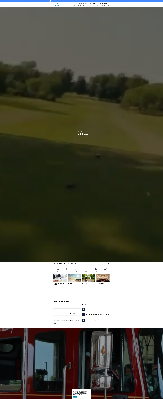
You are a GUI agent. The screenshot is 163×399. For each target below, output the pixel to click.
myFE (83, 3)
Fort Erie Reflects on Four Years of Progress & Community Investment (66, 320)
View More (108, 263)
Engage (86, 3)
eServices (80, 3)
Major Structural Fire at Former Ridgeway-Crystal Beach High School (65, 313)
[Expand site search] (109, 3)
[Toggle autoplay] (102, 263)
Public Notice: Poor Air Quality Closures (70, 263)
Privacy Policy (80, 394)
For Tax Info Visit (94, 1)
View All (54, 323)
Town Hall (106, 5)
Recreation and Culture (88, 5)
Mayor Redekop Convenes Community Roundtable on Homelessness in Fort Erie (67, 306)
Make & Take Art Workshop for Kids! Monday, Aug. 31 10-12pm (97, 309)
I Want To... (104, 3)
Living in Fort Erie (78, 5)
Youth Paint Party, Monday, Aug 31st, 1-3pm (94, 320)
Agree (75, 396)
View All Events (84, 324)
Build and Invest (99, 5)
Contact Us (99, 3)
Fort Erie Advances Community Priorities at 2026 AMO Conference (65, 310)
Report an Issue (92, 3)
